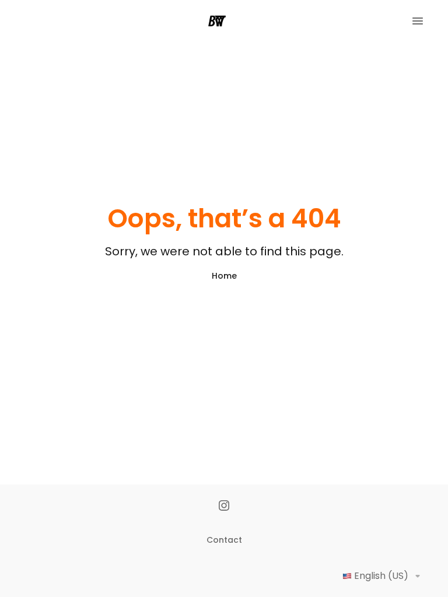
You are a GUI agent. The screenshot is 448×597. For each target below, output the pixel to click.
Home (224, 276)
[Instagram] (224, 506)
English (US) (381, 575)
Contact (224, 540)
